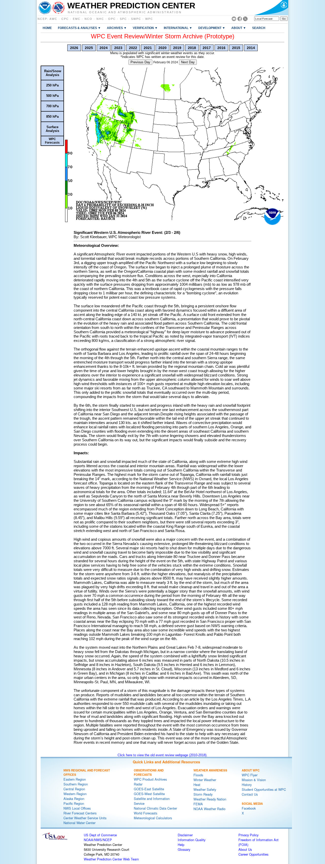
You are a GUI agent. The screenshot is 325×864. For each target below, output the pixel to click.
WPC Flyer (249, 774)
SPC (123, 18)
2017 (207, 48)
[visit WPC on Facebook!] (239, 20)
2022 (133, 48)
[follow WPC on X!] (245, 20)
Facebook (249, 808)
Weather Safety (204, 789)
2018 (192, 48)
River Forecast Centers (79, 813)
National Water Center (79, 822)
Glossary (184, 849)
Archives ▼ (117, 27)
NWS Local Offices (77, 808)
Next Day (188, 62)
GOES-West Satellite (149, 793)
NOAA (88, 839)
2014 (251, 48)
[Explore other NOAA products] (45, 7)
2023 (118, 48)
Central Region (74, 788)
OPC (112, 18)
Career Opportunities (253, 854)
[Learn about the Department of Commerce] (271, 7)
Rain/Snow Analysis (52, 73)
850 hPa (52, 116)
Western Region (75, 793)
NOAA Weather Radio (209, 808)
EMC (76, 18)
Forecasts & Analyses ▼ (79, 27)
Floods (198, 774)
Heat (196, 784)
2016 (221, 48)
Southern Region (75, 784)
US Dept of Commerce (100, 834)
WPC (149, 18)
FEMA (198, 803)
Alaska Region (73, 798)
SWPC (136, 18)
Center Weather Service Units (84, 817)
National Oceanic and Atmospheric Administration (125, 12)
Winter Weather (204, 779)
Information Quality (191, 839)
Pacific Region (73, 803)
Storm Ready (203, 794)
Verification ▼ (145, 27)
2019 (177, 48)
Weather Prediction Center (131, 5)
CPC (65, 18)
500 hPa (52, 96)
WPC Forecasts (52, 140)
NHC (100, 18)
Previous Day (140, 62)
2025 (89, 48)
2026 (74, 48)
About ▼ (238, 27)
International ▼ (178, 27)
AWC (53, 18)
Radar (138, 784)
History (247, 784)
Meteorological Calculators (153, 817)
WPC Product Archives (150, 779)
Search (258, 27)
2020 (162, 48)
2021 (148, 48)
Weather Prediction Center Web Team (111, 859)
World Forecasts (145, 813)
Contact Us (250, 794)
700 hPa (52, 106)
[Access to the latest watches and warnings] (58, 7)
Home (47, 27)
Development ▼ (211, 27)
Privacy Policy (248, 834)
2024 (104, 48)
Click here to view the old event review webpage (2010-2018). (162, 755)
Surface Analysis (52, 129)
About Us (245, 849)
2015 (236, 48)
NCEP (42, 18)
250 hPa (52, 85)
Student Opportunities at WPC (264, 789)
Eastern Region (74, 779)
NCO (88, 18)
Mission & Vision (254, 779)
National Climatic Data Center (155, 808)
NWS (98, 839)
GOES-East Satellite (149, 788)
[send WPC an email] (234, 20)
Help (181, 844)
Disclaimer (185, 834)
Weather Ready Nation (209, 799)
